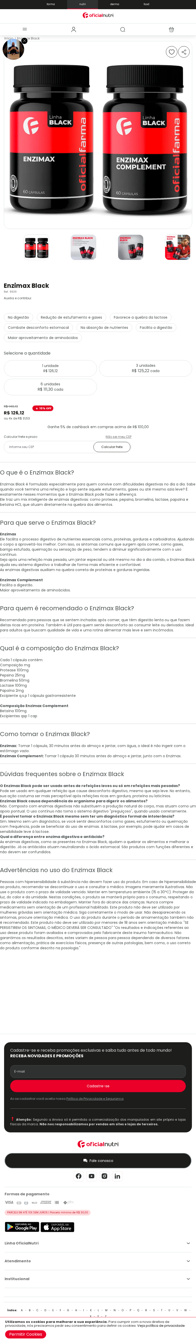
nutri (82, 4)
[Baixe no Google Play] (22, 1231)
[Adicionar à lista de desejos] (171, 52)
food (146, 4)
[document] (98, 1329)
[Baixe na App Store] (58, 1231)
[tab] (73, 29)
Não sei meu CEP (118, 437)
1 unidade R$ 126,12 (50, 368)
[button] (37, 249)
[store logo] (98, 15)
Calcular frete (111, 447)
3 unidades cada (146, 368)
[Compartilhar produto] (184, 52)
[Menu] (24, 29)
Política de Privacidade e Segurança (95, 1098)
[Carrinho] (171, 29)
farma (51, 4)
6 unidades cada (50, 387)
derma (114, 4)
